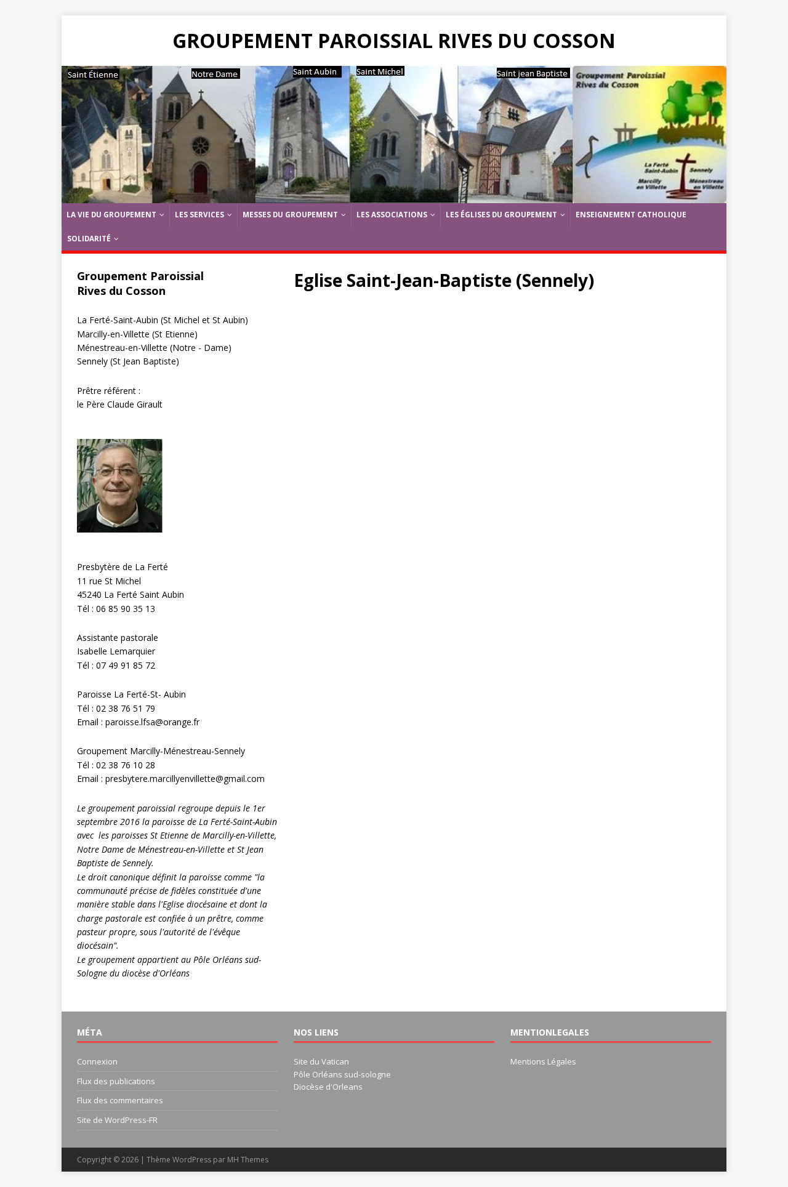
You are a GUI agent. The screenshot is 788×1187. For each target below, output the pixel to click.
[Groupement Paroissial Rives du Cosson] (394, 196)
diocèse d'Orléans (154, 973)
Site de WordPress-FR (117, 1119)
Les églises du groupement (501, 214)
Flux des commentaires (120, 1100)
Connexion (97, 1061)
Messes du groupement (290, 214)
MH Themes (247, 1159)
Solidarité (89, 238)
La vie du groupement (111, 214)
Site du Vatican (321, 1061)
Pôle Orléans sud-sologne (342, 1074)
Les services (199, 214)
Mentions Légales (543, 1061)
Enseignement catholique (631, 214)
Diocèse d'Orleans (328, 1086)
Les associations (391, 214)
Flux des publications (116, 1081)
